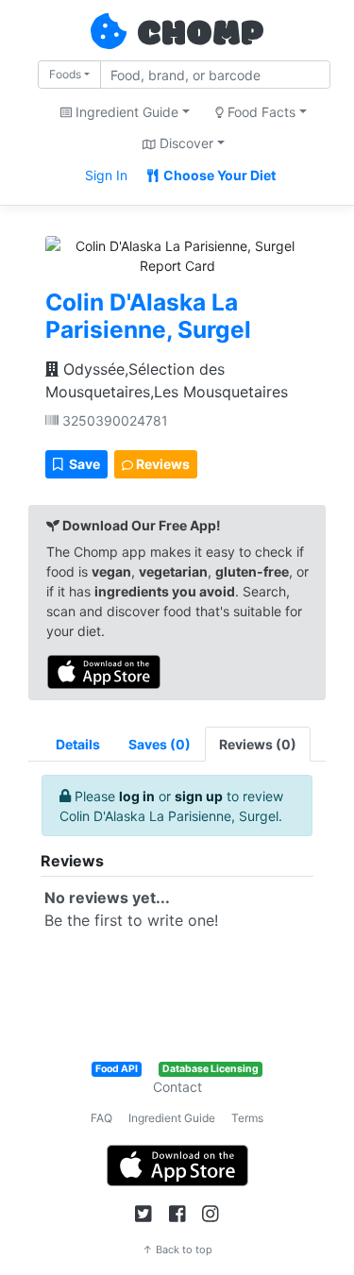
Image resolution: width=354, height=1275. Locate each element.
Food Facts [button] (259, 112)
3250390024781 (113, 420)
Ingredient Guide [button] (125, 112)
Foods (65, 74)
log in (137, 796)
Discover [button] (184, 143)
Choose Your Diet (218, 175)
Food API (116, 1069)
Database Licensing (210, 1069)
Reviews (161, 464)
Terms (247, 1118)
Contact (177, 1087)
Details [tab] (78, 744)
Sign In (106, 175)
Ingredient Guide (171, 1118)
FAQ (101, 1118)
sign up (199, 796)
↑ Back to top (177, 1249)
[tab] (159, 744)
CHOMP (200, 35)
